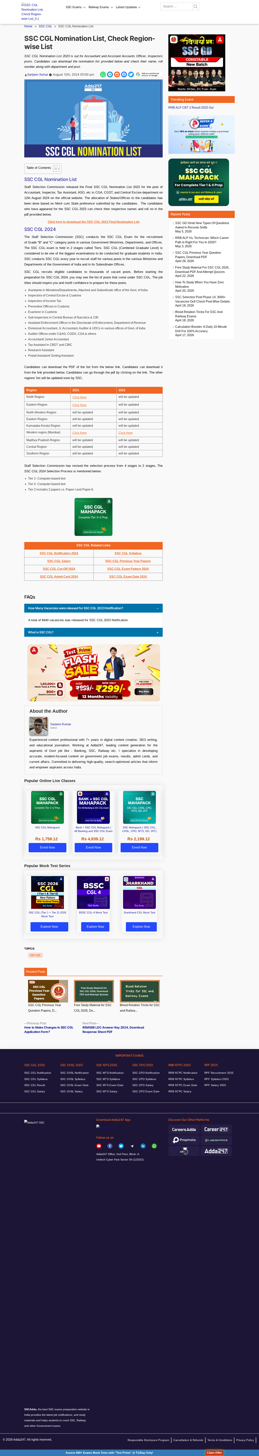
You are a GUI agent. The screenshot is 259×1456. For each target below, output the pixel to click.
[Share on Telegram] (110, 74)
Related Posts (35, 971)
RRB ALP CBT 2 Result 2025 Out (190, 107)
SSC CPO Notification (146, 1072)
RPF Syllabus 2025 (216, 1079)
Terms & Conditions (219, 1440)
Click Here (79, 397)
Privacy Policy (245, 1440)
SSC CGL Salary (59, 561)
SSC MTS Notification (110, 1072)
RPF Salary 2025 (215, 1085)
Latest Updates (126, 7)
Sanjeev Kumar (37, 74)
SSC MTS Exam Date (109, 1085)
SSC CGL (45, 26)
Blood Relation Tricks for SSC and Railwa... (140, 1007)
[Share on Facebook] (124, 74)
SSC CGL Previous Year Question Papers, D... (44, 1007)
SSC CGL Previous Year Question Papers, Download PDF (198, 255)
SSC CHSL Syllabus (72, 1079)
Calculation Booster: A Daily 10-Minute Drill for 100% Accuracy (201, 329)
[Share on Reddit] (117, 74)
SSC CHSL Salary (71, 1091)
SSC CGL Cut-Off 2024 (59, 568)
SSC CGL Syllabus (128, 553)
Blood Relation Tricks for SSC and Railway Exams (199, 314)
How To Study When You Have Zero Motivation (199, 284)
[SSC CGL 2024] (93, 517)
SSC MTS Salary (107, 1091)
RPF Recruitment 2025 (218, 1072)
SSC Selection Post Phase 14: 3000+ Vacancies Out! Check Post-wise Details (202, 299)
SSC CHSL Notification (74, 1072)
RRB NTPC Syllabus (181, 1079)
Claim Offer (214, 1452)
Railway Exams (99, 7)
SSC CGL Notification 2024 (59, 553)
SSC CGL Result (34, 1085)
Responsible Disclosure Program (148, 1440)
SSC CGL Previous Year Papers (128, 561)
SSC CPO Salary (143, 1085)
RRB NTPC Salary (179, 1091)
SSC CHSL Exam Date (74, 1085)
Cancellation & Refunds (188, 1440)
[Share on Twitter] (131, 74)
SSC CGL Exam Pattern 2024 (128, 568)
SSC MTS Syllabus (108, 1079)
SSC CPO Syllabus (144, 1079)
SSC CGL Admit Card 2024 (59, 576)
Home (28, 26)
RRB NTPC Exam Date (182, 1085)
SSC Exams (74, 7)
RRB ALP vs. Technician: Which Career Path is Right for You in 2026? (202, 240)
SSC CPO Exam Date (145, 1091)
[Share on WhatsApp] (103, 74)
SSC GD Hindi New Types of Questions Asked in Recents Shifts (202, 225)
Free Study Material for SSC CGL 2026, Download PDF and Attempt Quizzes (202, 269)
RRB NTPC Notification (183, 1072)
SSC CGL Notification (37, 1072)
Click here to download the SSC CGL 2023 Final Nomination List (93, 222)
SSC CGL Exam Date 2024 (128, 576)
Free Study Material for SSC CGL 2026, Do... (93, 1007)
